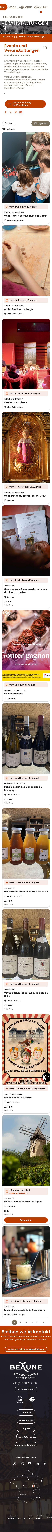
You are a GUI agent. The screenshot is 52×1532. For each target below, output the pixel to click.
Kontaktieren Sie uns (14, 88)
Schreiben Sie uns (26, 1389)
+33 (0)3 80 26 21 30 (25, 1383)
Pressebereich (26, 1420)
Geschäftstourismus (26, 1437)
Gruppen (26, 1428)
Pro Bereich (26, 1412)
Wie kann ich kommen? (26, 1445)
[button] (45, 7)
